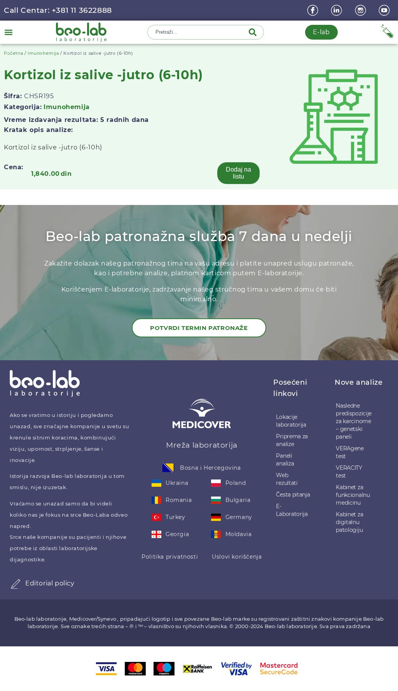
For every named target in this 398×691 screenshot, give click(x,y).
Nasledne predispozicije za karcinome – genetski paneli (354, 421)
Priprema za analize (292, 440)
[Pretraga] (254, 32)
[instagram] (361, 10)
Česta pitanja (293, 494)
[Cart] (387, 31)
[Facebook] (314, 10)
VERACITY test (349, 471)
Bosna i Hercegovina (210, 467)
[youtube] (385, 10)
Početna (13, 53)
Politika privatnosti (169, 556)
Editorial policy (50, 583)
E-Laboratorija (291, 510)
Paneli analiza (285, 459)
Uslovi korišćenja (237, 556)
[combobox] (199, 32)
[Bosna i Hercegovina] (168, 468)
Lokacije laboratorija (291, 420)
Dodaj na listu (238, 173)
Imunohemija (43, 53)
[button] (8, 32)
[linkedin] (337, 10)
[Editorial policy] (15, 584)
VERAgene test (350, 452)
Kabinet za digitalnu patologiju (349, 522)
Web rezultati (286, 479)
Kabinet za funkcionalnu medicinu (353, 495)
